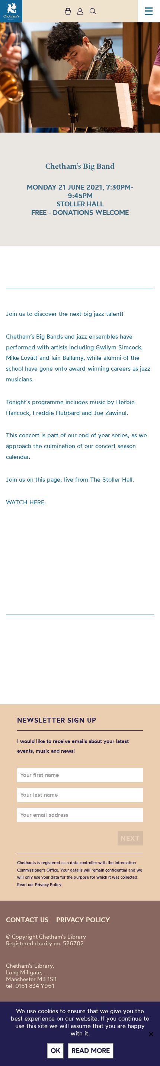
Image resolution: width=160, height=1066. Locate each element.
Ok (55, 1050)
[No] (150, 1034)
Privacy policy (83, 920)
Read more (90, 1050)
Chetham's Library (11, 11)
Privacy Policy (48, 884)
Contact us (27, 920)
